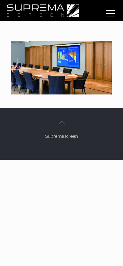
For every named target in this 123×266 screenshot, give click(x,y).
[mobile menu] (111, 13)
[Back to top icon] (61, 122)
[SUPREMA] (42, 10)
